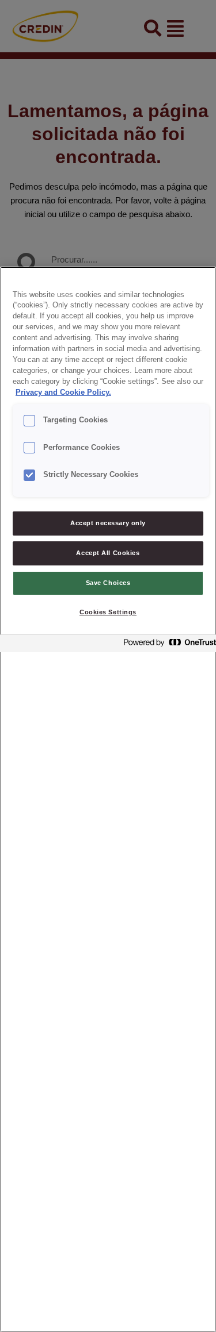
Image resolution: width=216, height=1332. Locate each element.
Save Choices (108, 582)
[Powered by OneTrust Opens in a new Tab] (166, 645)
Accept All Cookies (107, 552)
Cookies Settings (108, 612)
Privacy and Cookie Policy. (63, 392)
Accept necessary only (108, 522)
